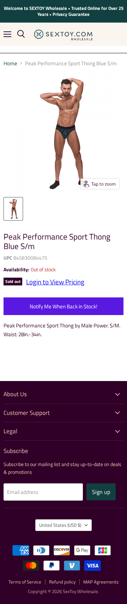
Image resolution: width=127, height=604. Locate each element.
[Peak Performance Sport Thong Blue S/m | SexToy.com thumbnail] (13, 209)
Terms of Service (24, 581)
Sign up (101, 492)
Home (10, 63)
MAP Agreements (101, 581)
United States (60, 524)
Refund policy (62, 581)
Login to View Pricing (55, 282)
